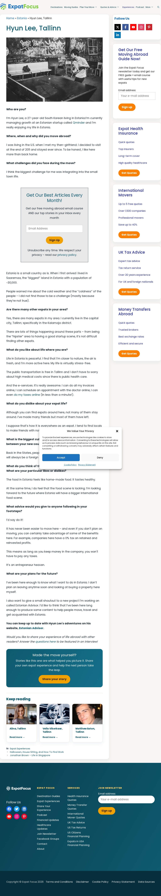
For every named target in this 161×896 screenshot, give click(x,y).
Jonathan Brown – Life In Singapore (30, 755)
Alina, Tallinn (18, 728)
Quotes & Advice (108, 7)
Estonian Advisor (31, 628)
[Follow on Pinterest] (149, 27)
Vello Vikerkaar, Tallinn (52, 730)
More (148, 7)
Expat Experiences (20, 748)
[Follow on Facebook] (125, 27)
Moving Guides (71, 7)
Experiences (128, 7)
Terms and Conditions (59, 882)
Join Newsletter (46, 834)
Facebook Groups (48, 839)
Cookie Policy (70, 464)
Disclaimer (82, 882)
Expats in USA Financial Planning (78, 843)
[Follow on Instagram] (141, 27)
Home (10, 18)
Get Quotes (129, 173)
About (40, 849)
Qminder (79, 123)
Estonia (22, 18)
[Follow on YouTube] (133, 27)
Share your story (54, 679)
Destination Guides (48, 796)
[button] (117, 431)
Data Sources (146, 882)
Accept (61, 457)
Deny (100, 457)
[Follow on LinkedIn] (117, 35)
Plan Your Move (87, 7)
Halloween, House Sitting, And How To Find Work (37, 752)
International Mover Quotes (76, 815)
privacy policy (67, 255)
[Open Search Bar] (158, 7)
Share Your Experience (44, 808)
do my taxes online (27, 395)
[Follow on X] (117, 27)
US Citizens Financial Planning (78, 834)
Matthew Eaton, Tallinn (85, 730)
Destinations (57, 7)
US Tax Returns (76, 827)
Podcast (140, 7)
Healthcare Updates (44, 827)
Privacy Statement (87, 464)
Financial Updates (48, 820)
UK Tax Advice (76, 822)
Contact (42, 844)
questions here (45, 641)
